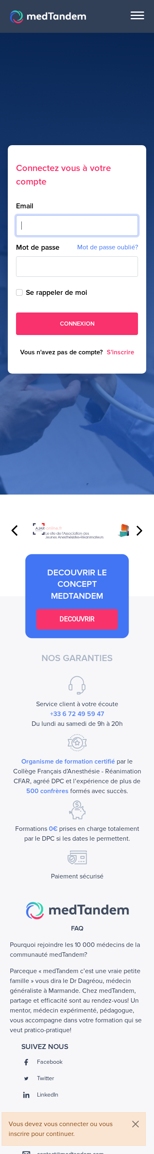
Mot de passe (38, 247)
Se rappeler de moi (56, 292)
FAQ (77, 928)
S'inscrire (120, 352)
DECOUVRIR (77, 619)
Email (24, 206)
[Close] (135, 1124)
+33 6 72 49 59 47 (77, 714)
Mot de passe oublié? (107, 247)
